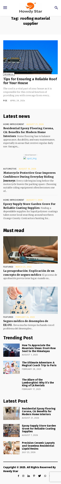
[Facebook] (18, 476)
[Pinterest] (34, 476)
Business (8, 74)
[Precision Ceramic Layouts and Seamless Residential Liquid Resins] (11, 447)
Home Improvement (13, 124)
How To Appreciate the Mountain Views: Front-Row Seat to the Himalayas (39, 348)
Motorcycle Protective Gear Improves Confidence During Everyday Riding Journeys (29, 176)
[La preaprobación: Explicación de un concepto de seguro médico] (30, 250)
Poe (5, 101)
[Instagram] (23, 476)
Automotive (10, 169)
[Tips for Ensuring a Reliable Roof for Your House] (30, 57)
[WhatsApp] (45, 476)
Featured (8, 267)
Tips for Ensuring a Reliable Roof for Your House (30, 81)
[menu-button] (5, 8)
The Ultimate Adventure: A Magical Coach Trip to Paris (39, 364)
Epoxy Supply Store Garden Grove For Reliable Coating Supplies (39, 428)
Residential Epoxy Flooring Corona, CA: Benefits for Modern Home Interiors (28, 132)
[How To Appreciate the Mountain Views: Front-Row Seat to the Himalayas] (11, 350)
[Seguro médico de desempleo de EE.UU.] (30, 300)
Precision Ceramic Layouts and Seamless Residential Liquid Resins (38, 445)
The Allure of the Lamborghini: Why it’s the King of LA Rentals (38, 382)
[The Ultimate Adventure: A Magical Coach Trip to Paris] (11, 367)
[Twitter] (40, 476)
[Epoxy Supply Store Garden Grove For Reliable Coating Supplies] (11, 430)
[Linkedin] (29, 476)
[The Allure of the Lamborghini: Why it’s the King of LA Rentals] (11, 384)
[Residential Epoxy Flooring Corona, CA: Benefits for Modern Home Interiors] (11, 413)
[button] (56, 8)
